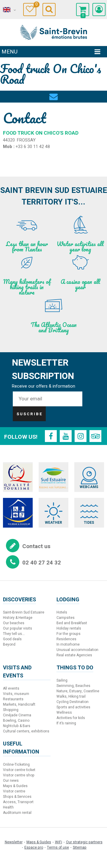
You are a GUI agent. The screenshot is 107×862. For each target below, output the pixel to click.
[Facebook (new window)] (51, 436)
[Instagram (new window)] (80, 436)
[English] (9, 10)
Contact (53, 93)
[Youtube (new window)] (66, 436)
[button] (83, 9)
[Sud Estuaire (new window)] (53, 477)
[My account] (99, 9)
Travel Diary (35, 5)
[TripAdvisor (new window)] (95, 436)
